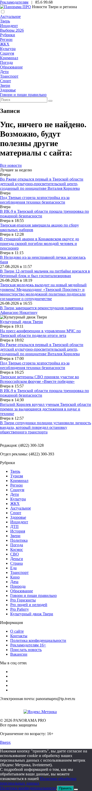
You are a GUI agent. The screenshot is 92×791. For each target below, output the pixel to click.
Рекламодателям (14, 2)
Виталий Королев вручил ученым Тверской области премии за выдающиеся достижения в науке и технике (45, 409)
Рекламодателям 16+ (28, 645)
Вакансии (18, 654)
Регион (6, 39)
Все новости (11, 165)
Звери (5, 85)
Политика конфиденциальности (38, 640)
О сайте (17, 631)
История (17, 531)
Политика (19, 540)
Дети (4, 71)
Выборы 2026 (12, 30)
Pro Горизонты (23, 600)
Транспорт (9, 76)
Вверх (5, 742)
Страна (16, 563)
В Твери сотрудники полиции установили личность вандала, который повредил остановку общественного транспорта (45, 427)
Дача (14, 582)
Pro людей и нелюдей (28, 605)
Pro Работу (19, 609)
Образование (11, 67)
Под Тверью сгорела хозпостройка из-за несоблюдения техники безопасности (35, 199)
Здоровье (8, 90)
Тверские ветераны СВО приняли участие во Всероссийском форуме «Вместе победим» (39, 379)
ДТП (14, 526)
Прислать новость (26, 649)
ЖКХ (4, 44)
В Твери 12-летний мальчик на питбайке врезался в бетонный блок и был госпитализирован (45, 273)
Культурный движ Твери (31, 614)
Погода (6, 62)
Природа (18, 586)
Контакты (18, 636)
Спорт (5, 81)
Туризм (16, 476)
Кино (15, 577)
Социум (7, 53)
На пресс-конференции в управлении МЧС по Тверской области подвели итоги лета (40, 333)
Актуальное (10, 16)
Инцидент (9, 25)
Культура (8, 48)
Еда (13, 568)
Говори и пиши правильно (23, 94)
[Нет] (76, 789)
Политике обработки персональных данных (38, 780)
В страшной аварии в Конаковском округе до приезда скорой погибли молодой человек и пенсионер (39, 243)
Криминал (9, 58)
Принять (65, 788)
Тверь (5, 21)
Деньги (16, 559)
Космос (16, 549)
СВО (14, 554)
